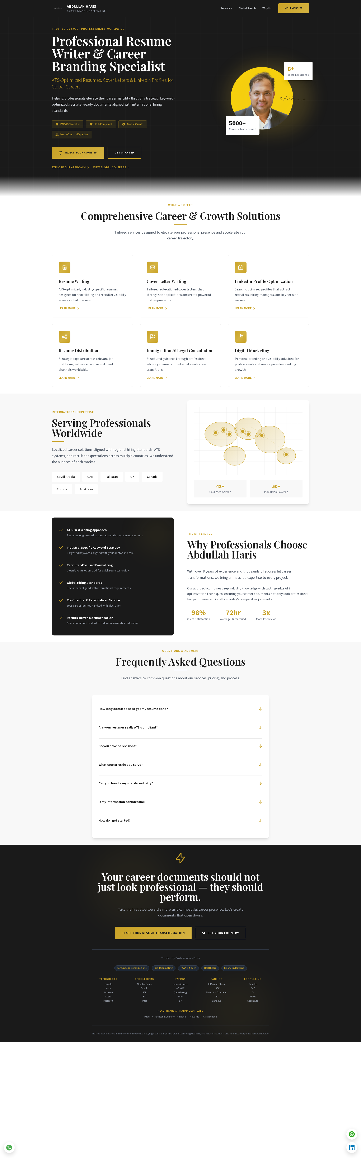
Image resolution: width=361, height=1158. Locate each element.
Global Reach (247, 8)
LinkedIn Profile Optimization (264, 281)
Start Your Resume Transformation (153, 933)
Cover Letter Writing (166, 281)
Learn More (67, 308)
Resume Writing (74, 281)
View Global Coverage (109, 167)
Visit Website (294, 8)
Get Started (124, 153)
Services (226, 8)
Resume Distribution (78, 350)
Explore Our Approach (69, 167)
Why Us (267, 8)
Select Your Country (81, 153)
